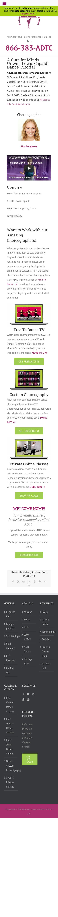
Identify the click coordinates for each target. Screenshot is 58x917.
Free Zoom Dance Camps (9, 746)
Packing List (46, 666)
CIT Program (10, 658)
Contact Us (10, 670)
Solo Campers (10, 646)
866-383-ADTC (29, 47)
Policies (46, 639)
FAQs (45, 612)
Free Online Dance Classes (10, 725)
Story (27, 619)
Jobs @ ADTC (28, 661)
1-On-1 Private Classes (10, 782)
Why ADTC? (27, 637)
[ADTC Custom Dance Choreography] (29, 369)
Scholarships (11, 636)
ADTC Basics (27, 649)
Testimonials (47, 631)
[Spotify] (28, 699)
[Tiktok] (23, 699)
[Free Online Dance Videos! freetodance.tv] (29, 304)
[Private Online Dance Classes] (29, 438)
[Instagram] (33, 694)
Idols (26, 627)
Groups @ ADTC (10, 626)
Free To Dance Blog (46, 651)
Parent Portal (45, 622)
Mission (28, 612)
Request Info (10, 614)
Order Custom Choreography (11, 766)
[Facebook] (23, 694)
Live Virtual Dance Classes (10, 704)
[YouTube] (28, 694)
